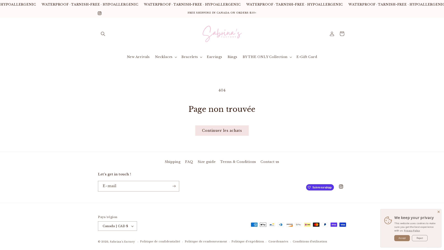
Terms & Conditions (238, 162)
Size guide (207, 162)
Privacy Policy (412, 230)
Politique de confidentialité (160, 241)
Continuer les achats (222, 130)
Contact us (270, 162)
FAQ (189, 162)
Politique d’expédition (248, 241)
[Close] (438, 212)
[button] (103, 34)
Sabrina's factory (122, 241)
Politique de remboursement (206, 241)
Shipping (173, 162)
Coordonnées (278, 241)
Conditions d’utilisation (310, 241)
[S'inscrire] (174, 186)
